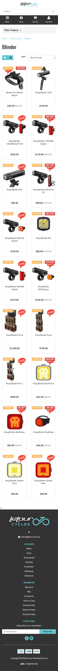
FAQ (29, 592)
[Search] (53, 11)
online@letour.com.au (30, 537)
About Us (29, 587)
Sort (23, 57)
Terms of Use (29, 601)
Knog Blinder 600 (14, 190)
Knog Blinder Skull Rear (14, 432)
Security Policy (29, 614)
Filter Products (11, 30)
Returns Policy (29, 610)
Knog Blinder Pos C (14, 383)
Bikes (29, 548)
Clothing (29, 562)
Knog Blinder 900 (43, 238)
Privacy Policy (29, 605)
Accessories (16, 38)
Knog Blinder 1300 (43, 92)
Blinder (27, 38)
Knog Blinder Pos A (14, 335)
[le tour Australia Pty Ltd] (29, 4)
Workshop (29, 571)
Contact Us (29, 596)
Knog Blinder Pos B (43, 335)
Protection (29, 567)
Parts (29, 553)
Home (4, 38)
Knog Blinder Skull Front (43, 383)
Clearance (29, 576)
